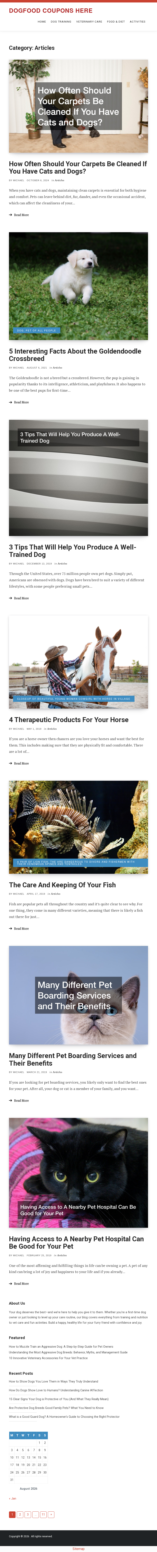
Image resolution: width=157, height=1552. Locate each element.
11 (43, 1514)
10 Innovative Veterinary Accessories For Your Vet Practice (48, 1358)
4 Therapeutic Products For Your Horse (69, 720)
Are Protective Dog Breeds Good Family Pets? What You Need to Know (56, 1408)
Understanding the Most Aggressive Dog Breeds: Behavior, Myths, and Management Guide (68, 1352)
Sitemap (79, 1549)
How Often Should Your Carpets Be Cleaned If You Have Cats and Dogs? (78, 167)
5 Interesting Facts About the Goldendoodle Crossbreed (75, 355)
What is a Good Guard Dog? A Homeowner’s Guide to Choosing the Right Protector (64, 1417)
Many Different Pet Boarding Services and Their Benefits (73, 1059)
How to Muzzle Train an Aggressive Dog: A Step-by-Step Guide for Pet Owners (61, 1346)
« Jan (12, 1498)
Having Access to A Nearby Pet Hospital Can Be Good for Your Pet (76, 1242)
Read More (21, 215)
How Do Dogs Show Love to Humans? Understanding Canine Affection (56, 1390)
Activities (138, 21)
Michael (18, 180)
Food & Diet (116, 21)
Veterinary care (89, 21)
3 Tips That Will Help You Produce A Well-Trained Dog (72, 551)
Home (42, 21)
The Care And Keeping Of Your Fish (62, 885)
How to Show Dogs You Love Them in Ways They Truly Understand (53, 1381)
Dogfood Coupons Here (51, 10)
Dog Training (61, 21)
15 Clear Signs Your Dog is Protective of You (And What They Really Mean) (59, 1399)
